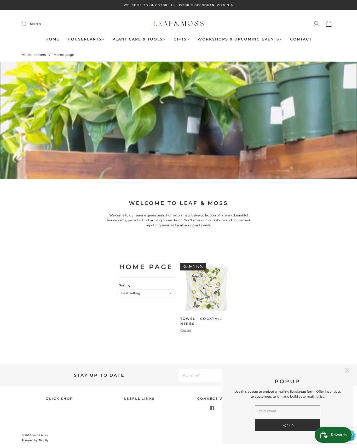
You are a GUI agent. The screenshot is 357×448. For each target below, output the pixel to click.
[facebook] (212, 408)
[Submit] (27, 24)
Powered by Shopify (35, 440)
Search (35, 24)
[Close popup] (347, 371)
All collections (34, 54)
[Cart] (329, 24)
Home (52, 39)
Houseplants (85, 39)
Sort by (124, 285)
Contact (301, 39)
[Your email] (205, 375)
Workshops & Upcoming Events (238, 39)
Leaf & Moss (40, 435)
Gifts (180, 39)
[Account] (316, 24)
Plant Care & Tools (137, 39)
